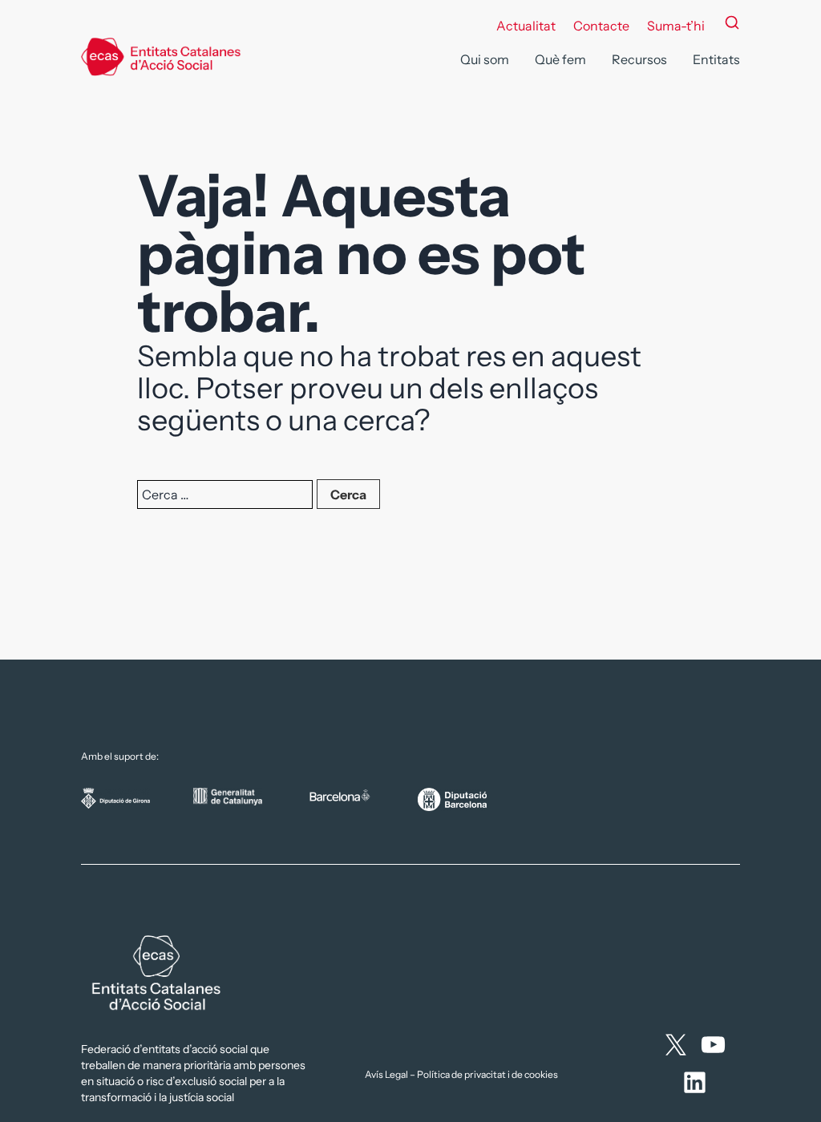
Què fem (560, 59)
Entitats (716, 59)
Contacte (601, 26)
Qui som (484, 59)
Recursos (639, 59)
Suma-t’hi (676, 26)
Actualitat (526, 26)
